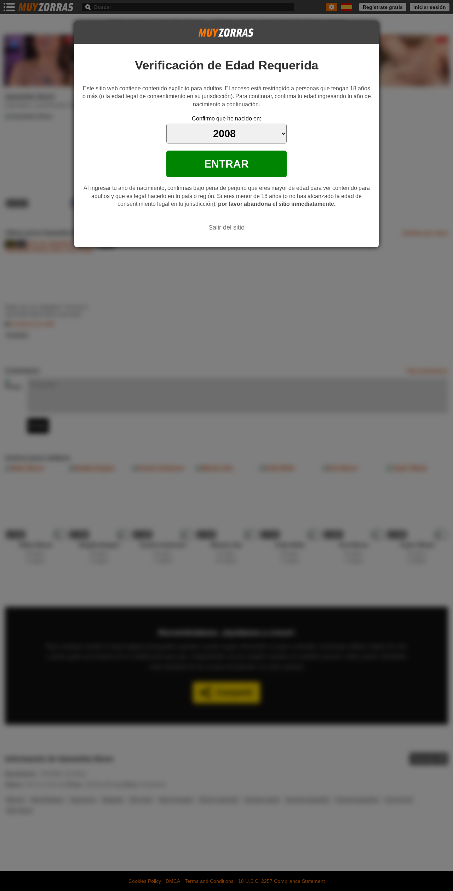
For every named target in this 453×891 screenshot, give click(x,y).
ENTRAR (226, 164)
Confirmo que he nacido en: (226, 118)
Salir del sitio (226, 227)
